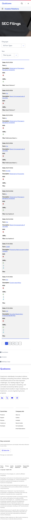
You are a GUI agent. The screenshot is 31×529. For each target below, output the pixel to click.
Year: (3, 51)
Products (2, 414)
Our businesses (19, 425)
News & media (19, 423)
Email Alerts (5, 352)
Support (2, 417)
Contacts (4, 357)
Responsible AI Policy (26, 466)
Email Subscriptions (20, 428)
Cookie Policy (11, 466)
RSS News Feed (6, 361)
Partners (2, 420)
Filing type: (5, 42)
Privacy (7, 466)
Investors (18, 420)
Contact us (3, 423)
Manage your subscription (6, 455)
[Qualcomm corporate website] (6, 3)
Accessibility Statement (18, 466)
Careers (17, 417)
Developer (2, 425)
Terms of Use (1, 466)
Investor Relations (12, 9)
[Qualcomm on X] (7, 398)
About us (18, 414)
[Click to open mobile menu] (2, 8)
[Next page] (20, 343)
